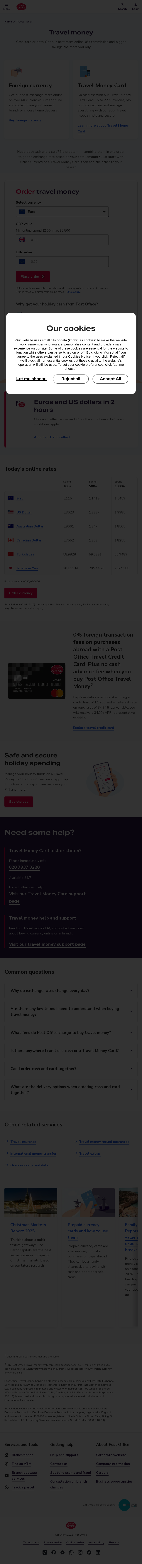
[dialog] (71, 353)
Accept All (110, 378)
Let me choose (31, 378)
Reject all (70, 378)
